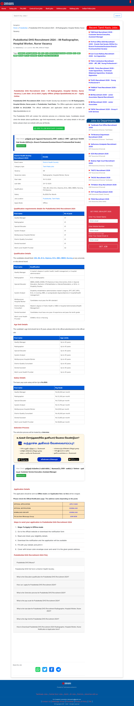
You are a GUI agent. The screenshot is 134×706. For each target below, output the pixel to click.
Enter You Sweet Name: (97, 217)
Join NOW (73, 516)
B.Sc (43, 258)
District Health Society (50, 162)
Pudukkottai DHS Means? (26, 562)
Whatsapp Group (58, 701)
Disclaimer (70, 701)
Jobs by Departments (103, 120)
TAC (90, 701)
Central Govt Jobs (56, 694)
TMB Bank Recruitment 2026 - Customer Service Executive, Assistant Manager (101, 34)
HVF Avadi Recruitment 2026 (101, 193)
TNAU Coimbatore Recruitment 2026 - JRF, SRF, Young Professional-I (103, 62)
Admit (66, 694)
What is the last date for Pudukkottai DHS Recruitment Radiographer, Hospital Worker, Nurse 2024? (49, 610)
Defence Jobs (61, 8)
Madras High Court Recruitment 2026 (102, 163)
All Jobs (73, 694)
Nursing (70, 258)
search (117, 16)
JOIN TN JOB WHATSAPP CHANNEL (49, 128)
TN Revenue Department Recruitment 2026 (101, 137)
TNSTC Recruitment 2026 (99, 171)
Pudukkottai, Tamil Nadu (51, 199)
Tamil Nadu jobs (48, 166)
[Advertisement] (48, 73)
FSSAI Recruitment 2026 (99, 200)
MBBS (63, 258)
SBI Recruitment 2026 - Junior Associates (101, 103)
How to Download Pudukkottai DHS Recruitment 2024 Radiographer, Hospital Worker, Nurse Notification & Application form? (49, 628)
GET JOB (103, 246)
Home (3, 8)
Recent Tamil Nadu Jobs (103, 27)
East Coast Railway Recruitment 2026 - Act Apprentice (101, 55)
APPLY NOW (73, 504)
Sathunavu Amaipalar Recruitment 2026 (102, 146)
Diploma (48, 258)
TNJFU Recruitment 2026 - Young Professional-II (102, 81)
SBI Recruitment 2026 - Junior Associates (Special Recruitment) (101, 96)
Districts (80, 694)
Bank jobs (49, 8)
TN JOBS (23, 8)
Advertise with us (91, 694)
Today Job (13, 8)
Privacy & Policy (81, 701)
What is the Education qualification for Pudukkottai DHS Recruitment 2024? (43, 577)
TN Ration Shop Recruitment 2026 (102, 186)
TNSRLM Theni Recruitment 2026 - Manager (103, 89)
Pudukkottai (23, 28)
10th (35, 258)
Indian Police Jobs (88, 8)
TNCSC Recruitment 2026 (100, 179)
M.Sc (54, 258)
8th (39, 258)
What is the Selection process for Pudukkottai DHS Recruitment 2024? (41, 593)
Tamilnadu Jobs (42, 694)
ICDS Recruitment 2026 (98, 155)
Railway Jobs (74, 8)
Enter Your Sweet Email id (98, 236)
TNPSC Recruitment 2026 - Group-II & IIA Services (103, 110)
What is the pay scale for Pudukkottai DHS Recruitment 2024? (38, 601)
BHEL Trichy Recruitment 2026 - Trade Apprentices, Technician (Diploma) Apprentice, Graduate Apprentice (102, 71)
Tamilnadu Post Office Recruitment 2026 (103, 127)
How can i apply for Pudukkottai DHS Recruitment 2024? (36, 585)
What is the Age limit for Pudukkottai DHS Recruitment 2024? (38, 619)
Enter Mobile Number (96, 226)
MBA (58, 258)
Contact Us (46, 701)
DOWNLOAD (73, 508)
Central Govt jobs (36, 8)
